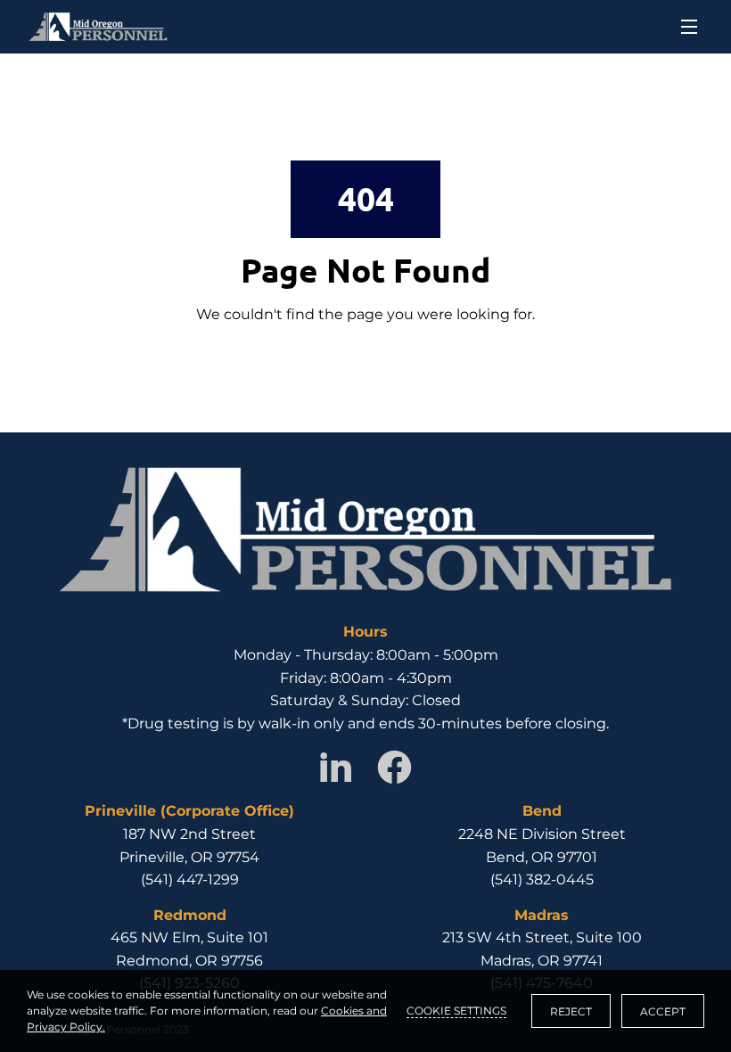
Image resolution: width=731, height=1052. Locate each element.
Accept (663, 1011)
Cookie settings (456, 1010)
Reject (571, 1011)
